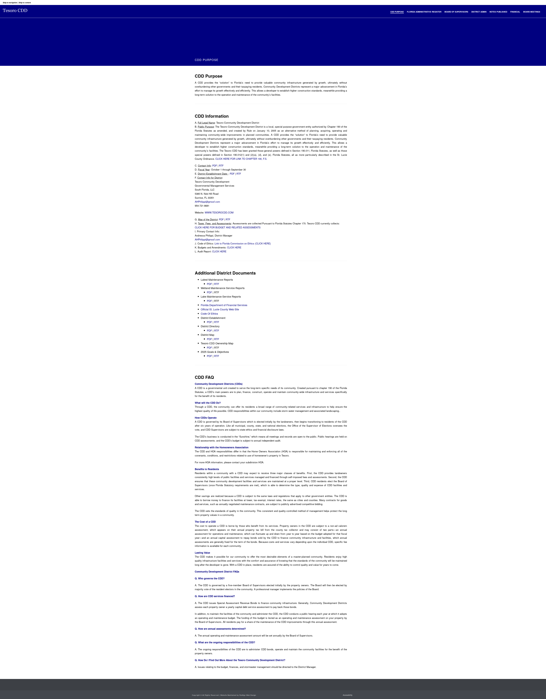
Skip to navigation (10, 2)
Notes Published (498, 11)
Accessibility (347, 695)
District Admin (478, 11)
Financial (515, 11)
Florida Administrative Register (424, 11)
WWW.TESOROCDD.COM (219, 212)
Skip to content (25, 2)
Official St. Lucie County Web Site (220, 309)
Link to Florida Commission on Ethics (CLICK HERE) (243, 243)
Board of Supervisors (456, 11)
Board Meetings (531, 11)
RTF (221, 165)
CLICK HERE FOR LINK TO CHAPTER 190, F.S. (241, 158)
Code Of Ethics (209, 313)
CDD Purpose (397, 11)
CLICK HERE (234, 247)
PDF (215, 165)
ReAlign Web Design (247, 695)
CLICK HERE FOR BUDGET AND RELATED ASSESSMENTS (227, 227)
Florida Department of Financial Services (224, 305)
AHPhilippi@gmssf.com (207, 201)
